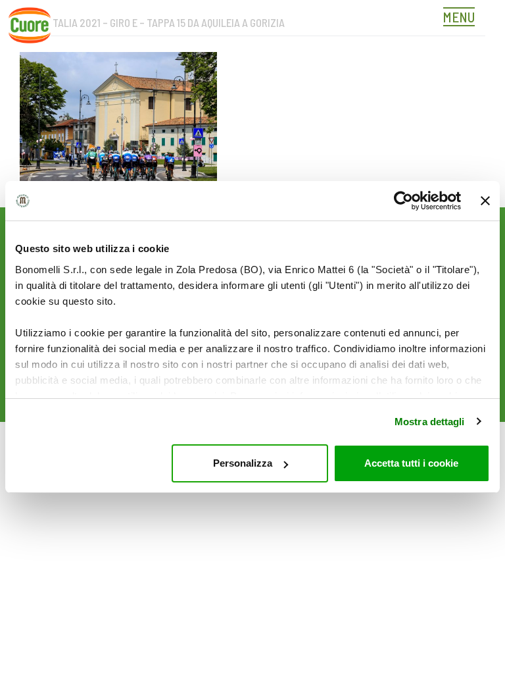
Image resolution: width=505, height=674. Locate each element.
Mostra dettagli (430, 421)
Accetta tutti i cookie (411, 463)
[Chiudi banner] (485, 200)
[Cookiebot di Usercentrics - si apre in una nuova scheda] (403, 201)
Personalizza (242, 463)
